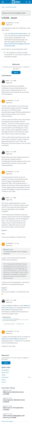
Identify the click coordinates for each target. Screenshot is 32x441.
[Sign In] (29, 2)
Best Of (4, 382)
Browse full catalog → (8, 421)
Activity (3, 375)
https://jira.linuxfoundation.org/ (12, 339)
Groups (4, 379)
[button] (3, 23)
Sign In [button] (16, 72)
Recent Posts (5, 372)
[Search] (26, 2)
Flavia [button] (7, 80)
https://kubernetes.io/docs (18, 33)
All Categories (5, 370)
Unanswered (16, 377)
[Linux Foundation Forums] (16, 2)
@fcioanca (6, 249)
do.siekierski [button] (9, 23)
